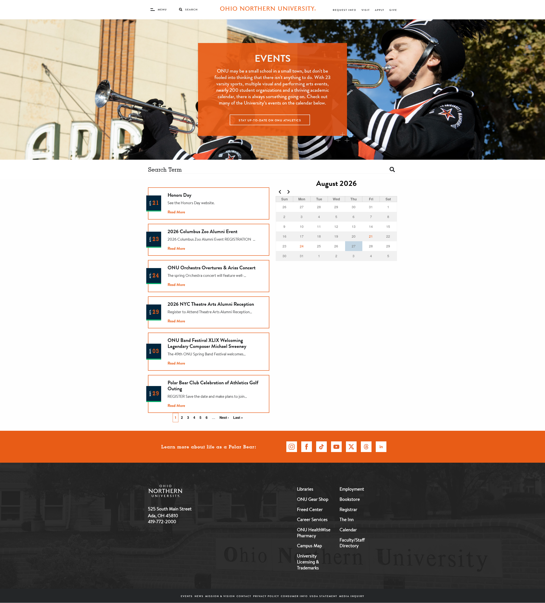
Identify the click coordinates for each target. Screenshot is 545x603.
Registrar (348, 509)
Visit (365, 10)
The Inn (347, 519)
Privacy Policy (266, 596)
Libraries (305, 489)
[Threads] (366, 446)
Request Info (344, 10)
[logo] (187, 492)
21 (371, 236)
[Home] (268, 9)
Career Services (312, 519)
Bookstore (350, 499)
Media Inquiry (351, 596)
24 (302, 246)
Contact (244, 596)
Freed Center (310, 509)
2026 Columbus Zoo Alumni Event (202, 231)
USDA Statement (323, 596)
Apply (379, 10)
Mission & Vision (220, 596)
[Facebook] (306, 446)
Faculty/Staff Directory (352, 543)
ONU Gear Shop (312, 499)
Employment (352, 489)
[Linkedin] (381, 446)
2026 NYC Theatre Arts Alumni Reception (211, 304)
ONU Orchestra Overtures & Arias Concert (211, 267)
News (199, 596)
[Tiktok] (321, 446)
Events (187, 596)
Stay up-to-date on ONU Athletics (270, 120)
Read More (176, 212)
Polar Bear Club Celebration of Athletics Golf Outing (213, 385)
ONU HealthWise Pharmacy (313, 532)
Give (393, 10)
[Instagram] (291, 446)
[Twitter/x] (351, 446)
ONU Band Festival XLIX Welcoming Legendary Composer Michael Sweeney (207, 343)
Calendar (348, 530)
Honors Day (179, 195)
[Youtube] (336, 446)
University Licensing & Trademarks (308, 561)
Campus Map (309, 545)
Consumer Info (294, 596)
